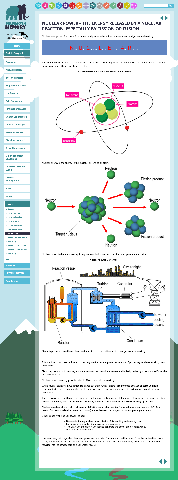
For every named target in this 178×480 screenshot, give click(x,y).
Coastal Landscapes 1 (16, 116)
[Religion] (100, 5)
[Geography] (93, 5)
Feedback (10, 265)
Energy (9, 204)
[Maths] (65, 5)
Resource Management (13, 179)
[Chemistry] (45, 5)
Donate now (12, 281)
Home (17, 45)
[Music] (106, 5)
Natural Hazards (14, 69)
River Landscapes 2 (15, 140)
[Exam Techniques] (134, 5)
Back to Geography (15, 53)
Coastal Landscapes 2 (16, 124)
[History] (72, 5)
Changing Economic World (15, 168)
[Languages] (86, 5)
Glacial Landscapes (15, 147)
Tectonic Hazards (14, 77)
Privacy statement (15, 272)
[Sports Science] (120, 5)
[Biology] (52, 5)
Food (8, 188)
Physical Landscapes (16, 108)
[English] (79, 5)
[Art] (113, 5)
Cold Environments (15, 101)
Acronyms (11, 62)
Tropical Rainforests (16, 85)
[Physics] (59, 5)
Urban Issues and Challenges (14, 157)
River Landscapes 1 (15, 132)
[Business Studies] (127, 5)
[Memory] (38, 5)
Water (9, 196)
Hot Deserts (12, 93)
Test (8, 259)
